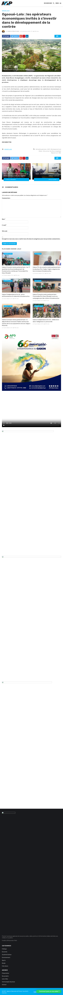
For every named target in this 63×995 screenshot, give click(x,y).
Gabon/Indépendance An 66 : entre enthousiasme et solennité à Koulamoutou (16, 295)
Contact (4, 984)
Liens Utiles (5, 979)
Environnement (6, 957)
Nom (3, 219)
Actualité (38, 253)
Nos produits (5, 976)
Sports (4, 960)
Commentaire (6, 198)
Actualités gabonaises (41, 149)
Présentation (5, 973)
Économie (4, 952)
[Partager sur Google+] (20, 36)
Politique (4, 949)
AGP (49, 149)
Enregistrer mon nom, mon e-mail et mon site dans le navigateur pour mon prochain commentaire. (31, 239)
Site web (4, 231)
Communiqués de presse (8, 982)
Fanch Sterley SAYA (13, 31)
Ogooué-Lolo (6, 10)
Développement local (56, 149)
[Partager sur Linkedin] (27, 36)
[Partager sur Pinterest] (24, 36)
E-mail (4, 225)
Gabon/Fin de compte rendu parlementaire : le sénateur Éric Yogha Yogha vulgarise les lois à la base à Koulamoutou (47, 269)
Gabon (40, 151)
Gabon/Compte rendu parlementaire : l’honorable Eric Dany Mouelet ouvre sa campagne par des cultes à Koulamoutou (46, 296)
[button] (48, 991)
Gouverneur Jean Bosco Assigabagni (52, 151)
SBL (60, 152)
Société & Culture (6, 954)
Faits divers (5, 966)
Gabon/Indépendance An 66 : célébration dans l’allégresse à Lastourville (46, 320)
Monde (3, 963)
